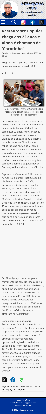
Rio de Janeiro (20, 389)
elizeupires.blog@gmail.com (25, 403)
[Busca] (13, 22)
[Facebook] (32, 22)
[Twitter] (41, 22)
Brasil (22, 386)
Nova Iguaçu (7, 389)
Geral (4, 53)
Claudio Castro (33, 386)
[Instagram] (23, 22)
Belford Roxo (13, 386)
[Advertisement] (23, 252)
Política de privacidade (23, 406)
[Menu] (4, 22)
